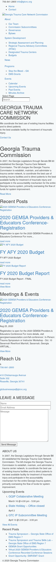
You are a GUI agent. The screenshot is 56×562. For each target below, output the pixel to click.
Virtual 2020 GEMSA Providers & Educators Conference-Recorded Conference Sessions (30, 551)
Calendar (13, 83)
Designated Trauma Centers (22, 52)
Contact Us (5, 137)
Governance (15, 30)
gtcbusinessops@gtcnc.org (13, 389)
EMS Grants (15, 74)
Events (8, 78)
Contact (12, 9)
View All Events (9, 524)
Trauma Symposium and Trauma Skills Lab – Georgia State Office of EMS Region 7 (31, 541)
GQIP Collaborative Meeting (26, 496)
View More (5, 286)
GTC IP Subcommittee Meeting (28, 515)
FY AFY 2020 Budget (22, 251)
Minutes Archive (16, 92)
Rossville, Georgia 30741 (12, 381)
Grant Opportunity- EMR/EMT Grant (26, 555)
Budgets (13, 55)
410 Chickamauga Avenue (13, 375)
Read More (5, 193)
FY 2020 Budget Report (24, 273)
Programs (9, 66)
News (7, 59)
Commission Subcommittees (23, 27)
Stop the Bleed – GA (19, 70)
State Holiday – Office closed (26, 506)
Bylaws (12, 33)
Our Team (14, 23)
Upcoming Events (17, 86)
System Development (15, 37)
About (7, 19)
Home (11, 6)
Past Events (14, 89)
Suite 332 (4, 378)
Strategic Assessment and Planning (26, 42)
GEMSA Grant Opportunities (22, 546)
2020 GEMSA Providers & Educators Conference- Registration (27, 222)
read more (5, 241)
